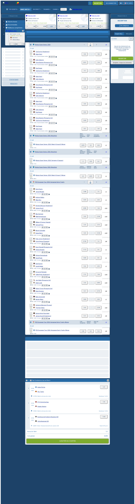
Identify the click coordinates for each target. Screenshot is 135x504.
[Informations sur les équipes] (56, 57)
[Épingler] (31, 52)
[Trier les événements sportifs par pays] (23, 57)
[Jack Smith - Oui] (98, 176)
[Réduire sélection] (21, 57)
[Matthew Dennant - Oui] (91, 176)
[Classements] (54, 57)
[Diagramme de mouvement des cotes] (52, 57)
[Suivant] (31, 380)
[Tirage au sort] (47, 194)
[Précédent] (23, 31)
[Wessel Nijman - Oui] (91, 331)
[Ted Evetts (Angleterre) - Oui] (98, 145)
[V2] (98, 54)
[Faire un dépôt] (90, 3)
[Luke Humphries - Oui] (83, 331)
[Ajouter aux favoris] (55, 16)
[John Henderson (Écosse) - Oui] (83, 161)
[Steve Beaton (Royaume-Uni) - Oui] (83, 145)
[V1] (85, 54)
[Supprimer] (108, 380)
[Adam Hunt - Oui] (91, 145)
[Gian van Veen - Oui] (98, 331)
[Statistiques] (50, 57)
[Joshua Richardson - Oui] (83, 176)
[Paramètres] (121, 3)
